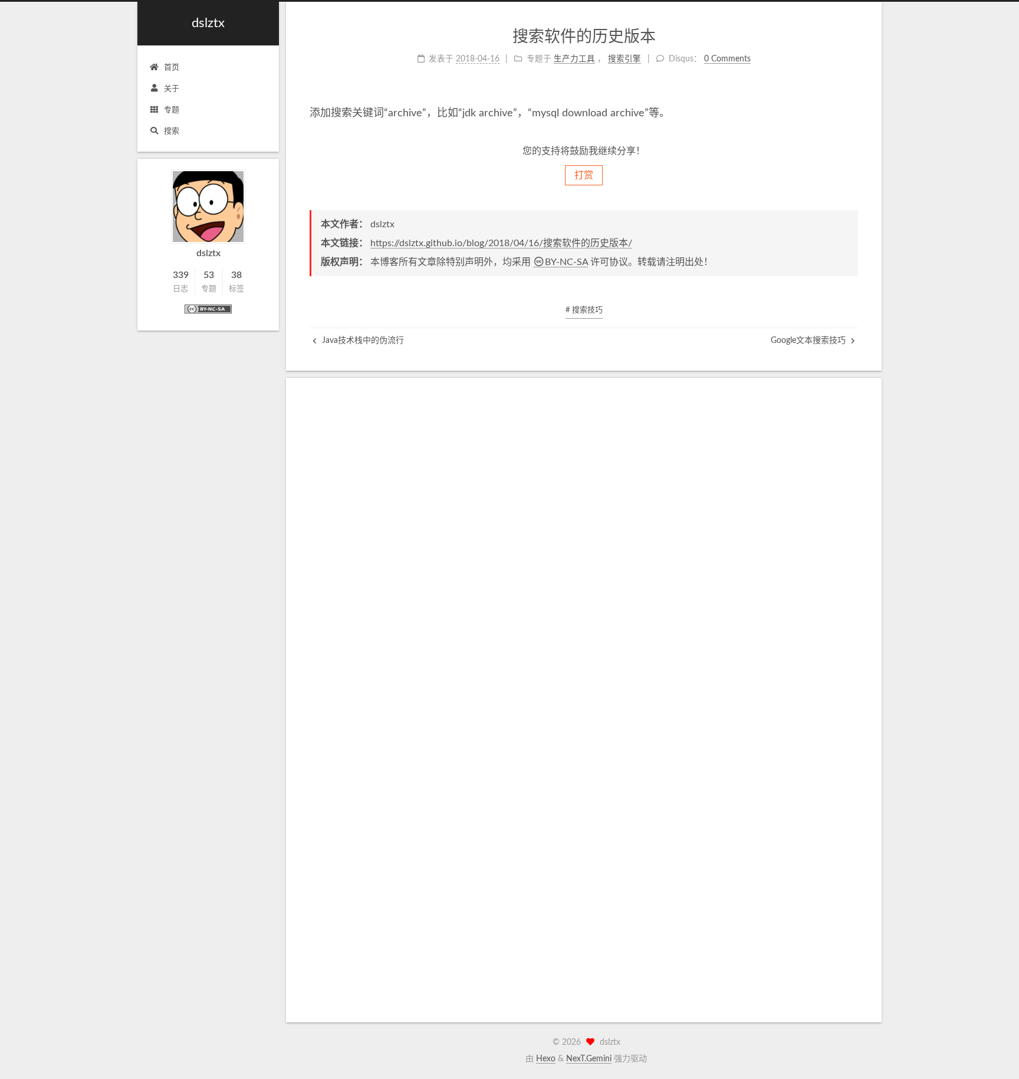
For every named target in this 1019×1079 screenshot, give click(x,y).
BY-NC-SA (566, 262)
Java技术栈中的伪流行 (362, 340)
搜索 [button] (171, 131)
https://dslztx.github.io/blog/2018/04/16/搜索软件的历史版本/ (501, 243)
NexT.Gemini (589, 1059)
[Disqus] (583, 549)
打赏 (583, 175)
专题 (171, 110)
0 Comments (727, 59)
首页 (171, 67)
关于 (171, 89)
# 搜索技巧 (584, 310)
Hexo (545, 1059)
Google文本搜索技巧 (809, 340)
